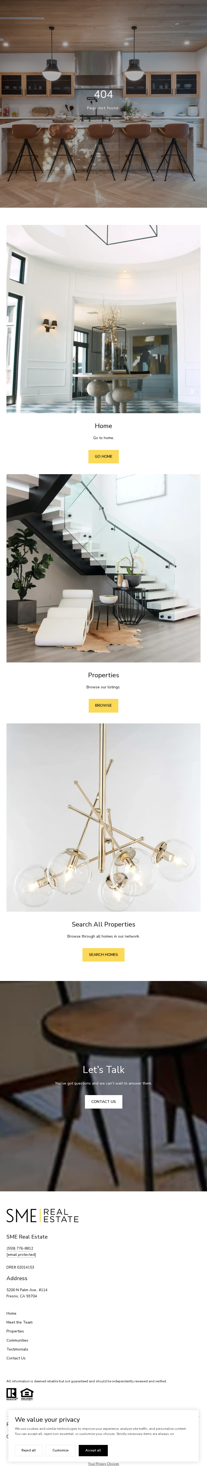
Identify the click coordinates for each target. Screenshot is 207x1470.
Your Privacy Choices (103, 1464)
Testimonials (17, 1349)
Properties (15, 1331)
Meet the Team (19, 1322)
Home (11, 1313)
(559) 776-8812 (19, 1248)
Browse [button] (103, 705)
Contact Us (16, 1358)
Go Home (103, 456)
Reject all (29, 1450)
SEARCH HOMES (103, 954)
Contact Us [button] (103, 1101)
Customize (61, 1450)
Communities (17, 1340)
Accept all (93, 1450)
